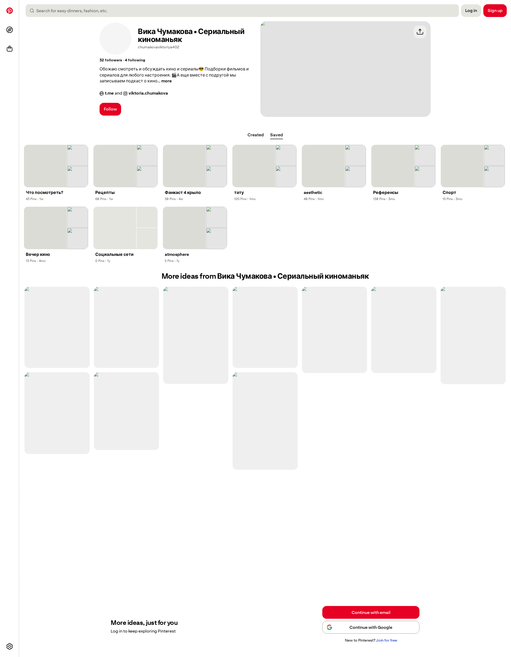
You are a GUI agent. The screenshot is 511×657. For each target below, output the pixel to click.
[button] (111, 60)
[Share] (420, 32)
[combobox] (244, 10)
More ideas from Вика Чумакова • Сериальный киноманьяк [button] (265, 276)
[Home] (9, 10)
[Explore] (9, 29)
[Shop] (9, 49)
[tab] (255, 135)
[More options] (9, 646)
